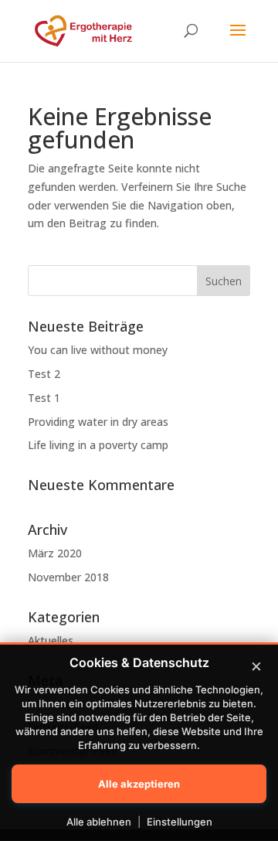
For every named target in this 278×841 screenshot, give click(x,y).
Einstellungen (179, 821)
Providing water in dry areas (98, 421)
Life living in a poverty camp (98, 445)
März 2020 (55, 553)
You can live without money (98, 349)
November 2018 (68, 577)
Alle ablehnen (98, 821)
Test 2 (44, 373)
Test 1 (44, 397)
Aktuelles (50, 640)
